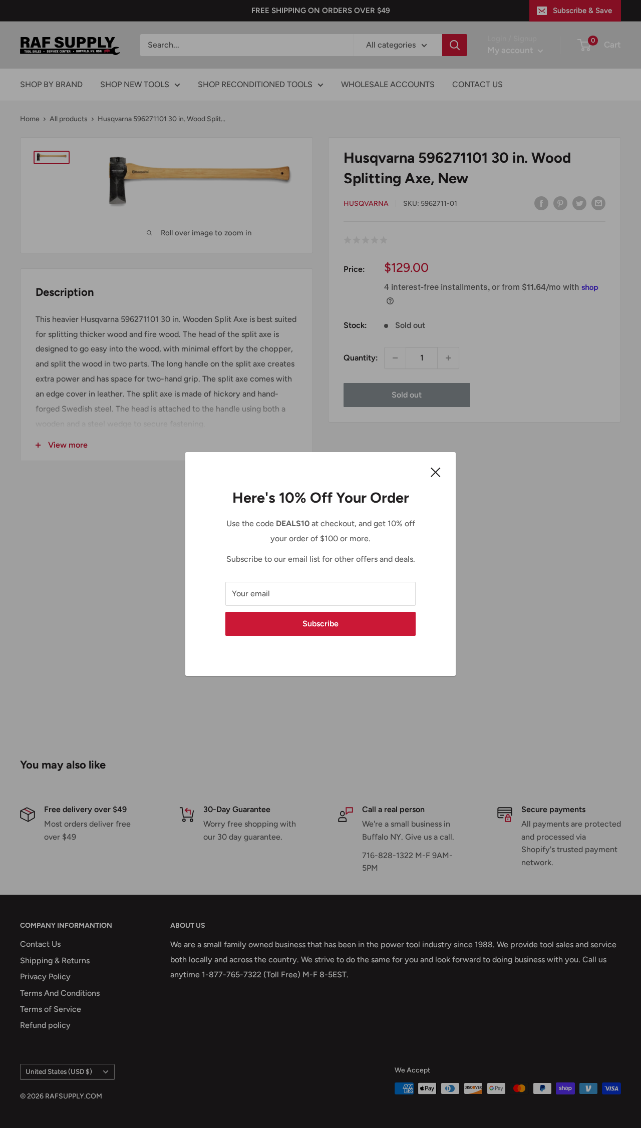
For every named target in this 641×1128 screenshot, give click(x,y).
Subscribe (320, 623)
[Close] (436, 471)
